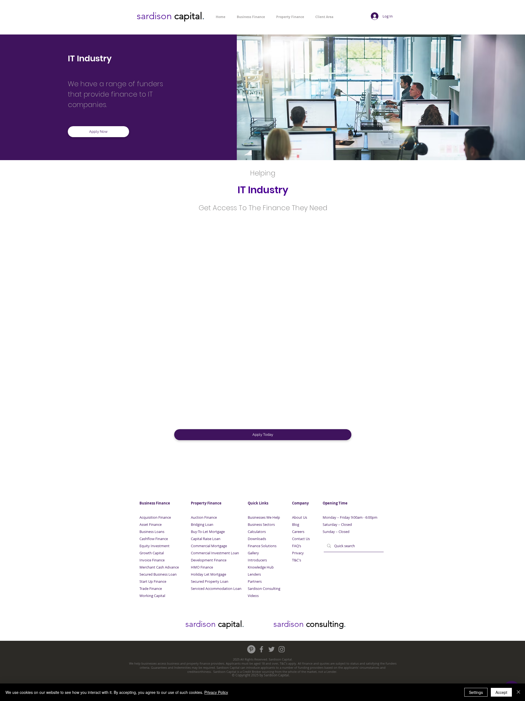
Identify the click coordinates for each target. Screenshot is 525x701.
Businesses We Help (264, 517)
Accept (501, 692)
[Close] (518, 692)
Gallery (253, 552)
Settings (476, 692)
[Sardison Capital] (251, 649)
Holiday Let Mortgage (208, 574)
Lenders (254, 574)
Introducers (257, 560)
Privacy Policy (216, 692)
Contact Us (301, 538)
